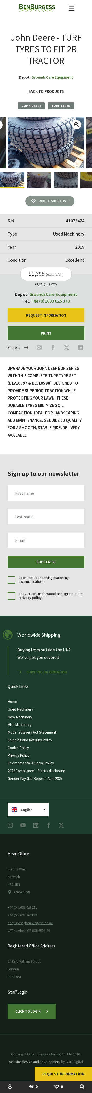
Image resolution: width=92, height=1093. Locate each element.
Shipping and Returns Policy (30, 740)
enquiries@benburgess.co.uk (30, 923)
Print (46, 333)
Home (12, 701)
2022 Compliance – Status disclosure (36, 770)
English (27, 809)
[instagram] (10, 825)
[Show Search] (82, 1086)
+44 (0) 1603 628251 (22, 907)
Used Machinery (20, 709)
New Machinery (20, 716)
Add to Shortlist (53, 201)
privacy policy (30, 597)
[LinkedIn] (80, 347)
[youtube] (23, 825)
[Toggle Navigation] (71, 8)
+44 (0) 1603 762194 (22, 915)
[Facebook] (53, 347)
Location (22, 892)
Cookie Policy (18, 747)
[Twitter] (67, 347)
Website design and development (34, 1061)
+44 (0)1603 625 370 (50, 301)
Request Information (63, 1073)
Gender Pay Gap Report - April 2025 (35, 778)
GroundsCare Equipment (52, 77)
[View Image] (12, 180)
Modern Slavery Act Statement (32, 732)
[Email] (39, 347)
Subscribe (46, 561)
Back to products (46, 91)
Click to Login (28, 1011)
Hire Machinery (19, 724)
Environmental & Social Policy (31, 763)
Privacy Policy (18, 755)
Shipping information (46, 672)
